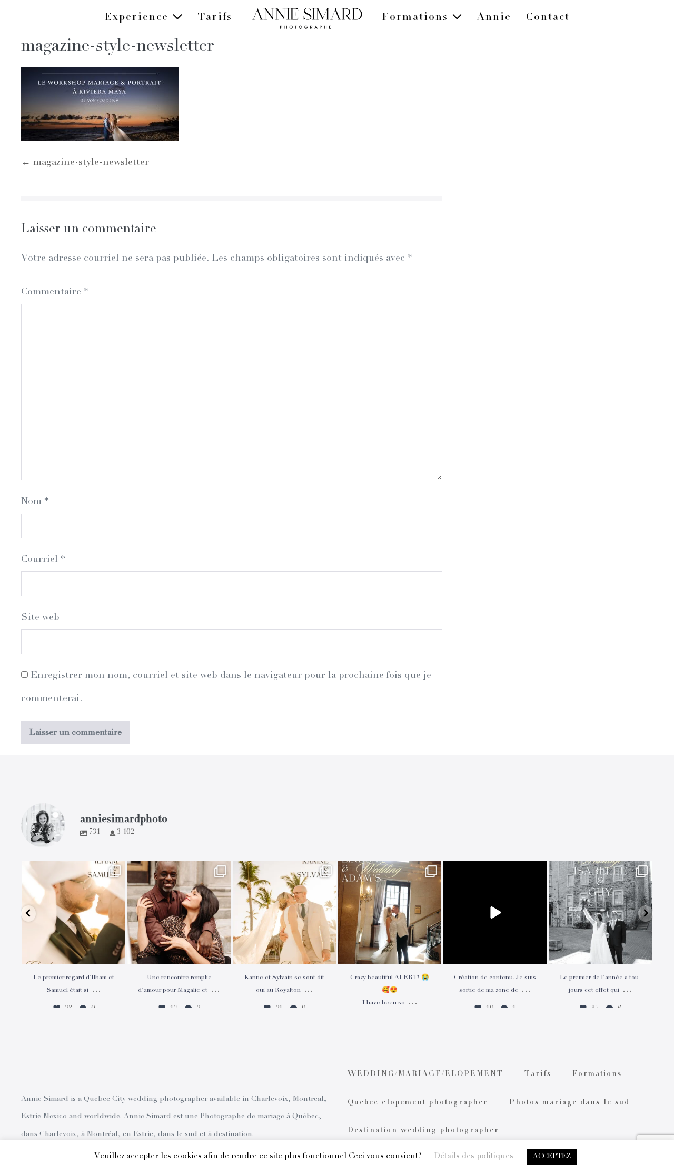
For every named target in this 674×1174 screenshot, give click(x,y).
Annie (494, 18)
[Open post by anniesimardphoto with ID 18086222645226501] (179, 912)
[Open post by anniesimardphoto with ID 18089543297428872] (284, 912)
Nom (34, 502)
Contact (548, 18)
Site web (40, 618)
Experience (138, 18)
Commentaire (54, 292)
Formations (417, 18)
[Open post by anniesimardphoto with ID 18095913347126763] (495, 912)
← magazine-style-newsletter (85, 162)
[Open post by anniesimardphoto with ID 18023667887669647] (389, 912)
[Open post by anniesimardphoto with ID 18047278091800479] (73, 912)
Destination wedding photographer (423, 1130)
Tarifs (214, 18)
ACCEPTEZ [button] (552, 1156)
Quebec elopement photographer (418, 1103)
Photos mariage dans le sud (569, 1103)
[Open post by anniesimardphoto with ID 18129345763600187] (600, 912)
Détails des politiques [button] (473, 1156)
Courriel (43, 560)
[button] (28, 913)
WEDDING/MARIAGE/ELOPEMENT (425, 1074)
